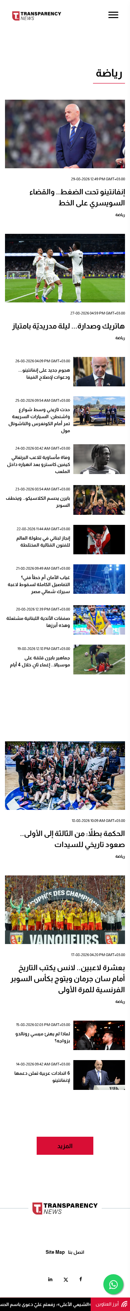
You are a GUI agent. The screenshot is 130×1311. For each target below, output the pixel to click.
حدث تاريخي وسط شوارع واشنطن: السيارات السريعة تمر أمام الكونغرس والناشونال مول (39, 420)
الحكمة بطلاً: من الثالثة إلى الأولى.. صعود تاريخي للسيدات (72, 839)
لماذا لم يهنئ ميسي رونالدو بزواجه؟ (42, 1037)
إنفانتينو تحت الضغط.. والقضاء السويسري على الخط (77, 197)
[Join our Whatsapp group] (113, 1284)
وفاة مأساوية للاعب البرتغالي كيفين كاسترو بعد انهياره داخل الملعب (38, 464)
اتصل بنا (76, 1252)
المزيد (65, 1146)
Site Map (55, 1252)
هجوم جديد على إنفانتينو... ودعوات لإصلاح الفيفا (44, 373)
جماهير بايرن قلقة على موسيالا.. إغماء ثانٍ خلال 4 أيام (40, 661)
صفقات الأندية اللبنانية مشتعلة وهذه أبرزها (38, 622)
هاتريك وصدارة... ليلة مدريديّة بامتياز (68, 326)
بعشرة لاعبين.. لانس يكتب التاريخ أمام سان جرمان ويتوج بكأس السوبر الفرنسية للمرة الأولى (67, 978)
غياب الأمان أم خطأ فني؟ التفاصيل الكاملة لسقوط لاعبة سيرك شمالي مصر (39, 584)
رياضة (120, 214)
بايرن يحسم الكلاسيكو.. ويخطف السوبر (38, 501)
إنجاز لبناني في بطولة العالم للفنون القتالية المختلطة (43, 541)
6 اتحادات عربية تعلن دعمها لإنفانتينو (42, 1076)
